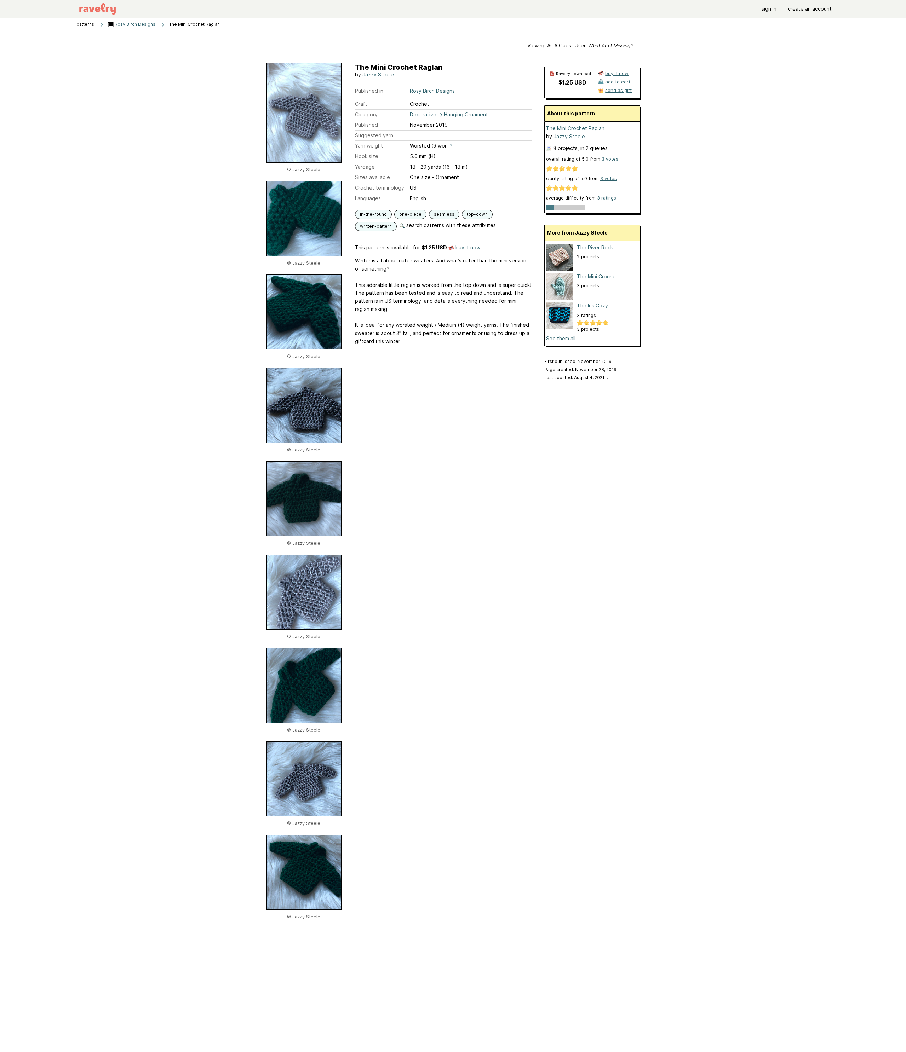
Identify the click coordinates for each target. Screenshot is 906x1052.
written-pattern (376, 226)
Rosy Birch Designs (134, 24)
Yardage (365, 167)
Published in (369, 91)
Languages (368, 198)
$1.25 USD (572, 82)
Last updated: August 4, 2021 (576, 377)
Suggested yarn (374, 135)
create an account (810, 9)
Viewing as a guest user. (580, 45)
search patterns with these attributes (450, 225)
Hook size (366, 156)
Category (366, 114)
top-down (477, 214)
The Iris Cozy (592, 305)
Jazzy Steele (378, 74)
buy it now (467, 247)
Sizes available (372, 177)
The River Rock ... (598, 247)
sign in (769, 9)
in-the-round (373, 214)
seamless (444, 214)
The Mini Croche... (598, 276)
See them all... (563, 338)
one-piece (410, 214)
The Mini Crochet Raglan (575, 128)
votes (610, 159)
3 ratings (606, 198)
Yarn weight (369, 146)
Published (366, 125)
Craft (361, 104)
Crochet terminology (379, 188)
